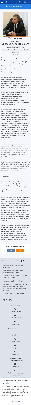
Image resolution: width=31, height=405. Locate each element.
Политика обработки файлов (12, 281)
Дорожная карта (18, 49)
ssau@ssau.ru (16, 324)
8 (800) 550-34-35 (15, 335)
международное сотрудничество (15, 47)
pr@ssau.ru (16, 366)
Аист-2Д (26, 49)
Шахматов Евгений (7, 49)
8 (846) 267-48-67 (15, 341)
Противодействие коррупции (13, 293)
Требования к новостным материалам (16, 374)
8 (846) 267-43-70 (15, 311)
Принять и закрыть (15, 401)
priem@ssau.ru (16, 348)
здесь (17, 386)
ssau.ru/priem (16, 354)
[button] (20, 2)
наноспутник (15, 52)
